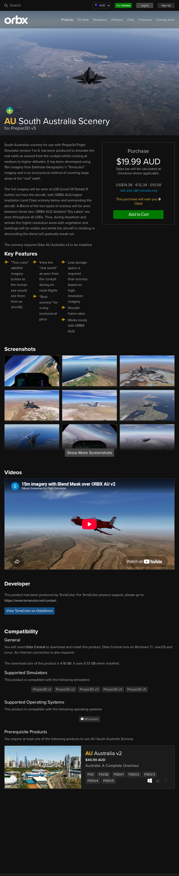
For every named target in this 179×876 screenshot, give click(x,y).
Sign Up (166, 5)
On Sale (83, 20)
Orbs (130, 20)
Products (67, 20)
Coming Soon (165, 20)
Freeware (145, 20)
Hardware (100, 20)
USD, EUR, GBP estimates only (138, 190)
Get (123, 5)
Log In (144, 5)
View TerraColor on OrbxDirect (29, 611)
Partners (117, 20)
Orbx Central (35, 647)
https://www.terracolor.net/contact (30, 600)
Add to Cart (138, 214)
